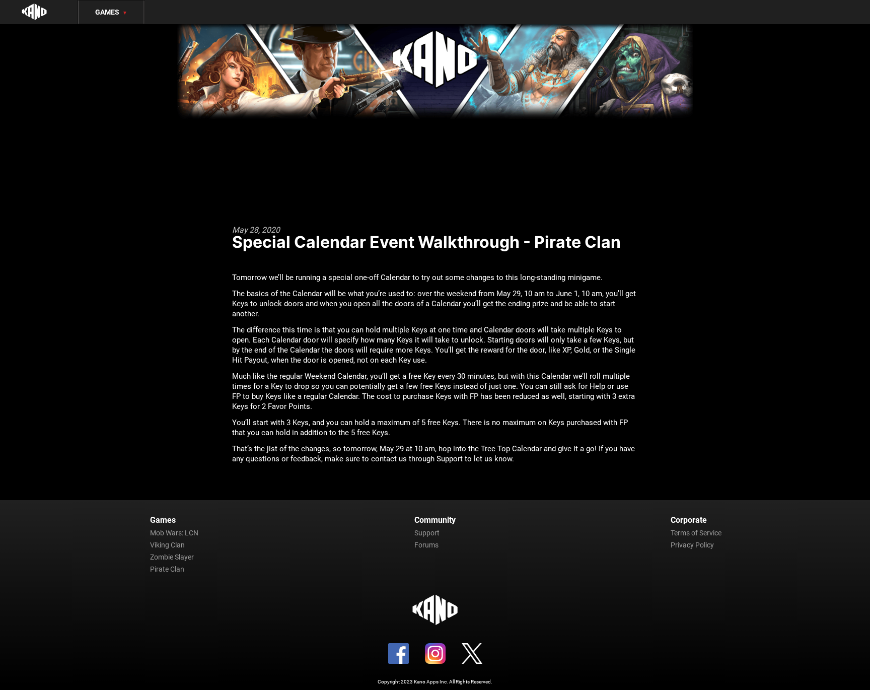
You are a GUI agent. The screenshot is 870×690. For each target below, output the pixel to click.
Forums (426, 545)
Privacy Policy (692, 545)
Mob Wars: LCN (174, 533)
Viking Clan (167, 545)
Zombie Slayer (172, 557)
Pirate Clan (167, 569)
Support (427, 533)
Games (111, 12)
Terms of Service (696, 533)
